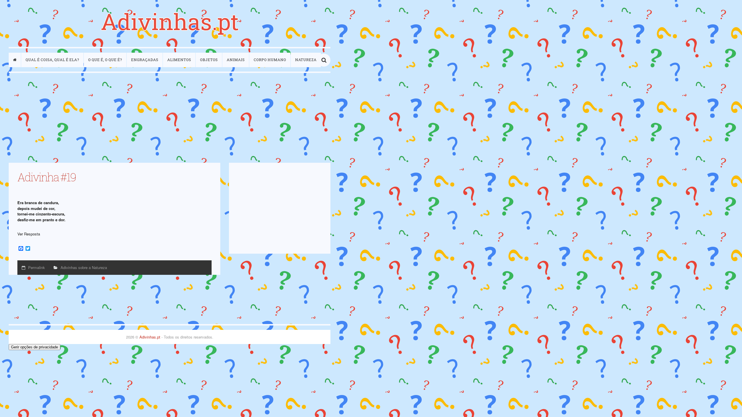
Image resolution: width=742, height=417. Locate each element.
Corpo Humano (270, 59)
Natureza (306, 59)
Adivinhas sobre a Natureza (84, 267)
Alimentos (179, 59)
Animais (236, 59)
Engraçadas (144, 59)
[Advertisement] (169, 117)
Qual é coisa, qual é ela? (52, 59)
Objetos (209, 59)
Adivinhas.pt (170, 21)
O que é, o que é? (105, 59)
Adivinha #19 (46, 176)
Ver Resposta (28, 234)
